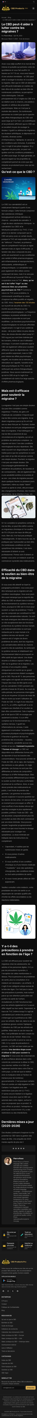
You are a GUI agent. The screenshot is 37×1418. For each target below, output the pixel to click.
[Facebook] (3, 1291)
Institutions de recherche (10, 1329)
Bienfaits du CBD (7, 1322)
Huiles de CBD (6, 1360)
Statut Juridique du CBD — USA (12, 1338)
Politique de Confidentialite (10, 1307)
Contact (4, 1304)
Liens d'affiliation (7, 1348)
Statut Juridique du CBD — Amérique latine (15, 1341)
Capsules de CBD (7, 1363)
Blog (3, 1310)
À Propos (5, 1301)
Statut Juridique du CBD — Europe (13, 1335)
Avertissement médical (9, 1345)
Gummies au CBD (7, 1370)
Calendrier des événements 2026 (12, 1332)
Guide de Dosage (7, 1326)
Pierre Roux (18, 1158)
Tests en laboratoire (8, 1351)
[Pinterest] (17, 1291)
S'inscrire (30, 1388)
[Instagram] (8, 1291)
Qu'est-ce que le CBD (9, 1319)
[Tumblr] (13, 1291)
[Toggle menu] (33, 8)
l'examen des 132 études (24, 303)
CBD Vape (5, 1373)
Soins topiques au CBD (9, 1366)
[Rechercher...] (33, 1)
